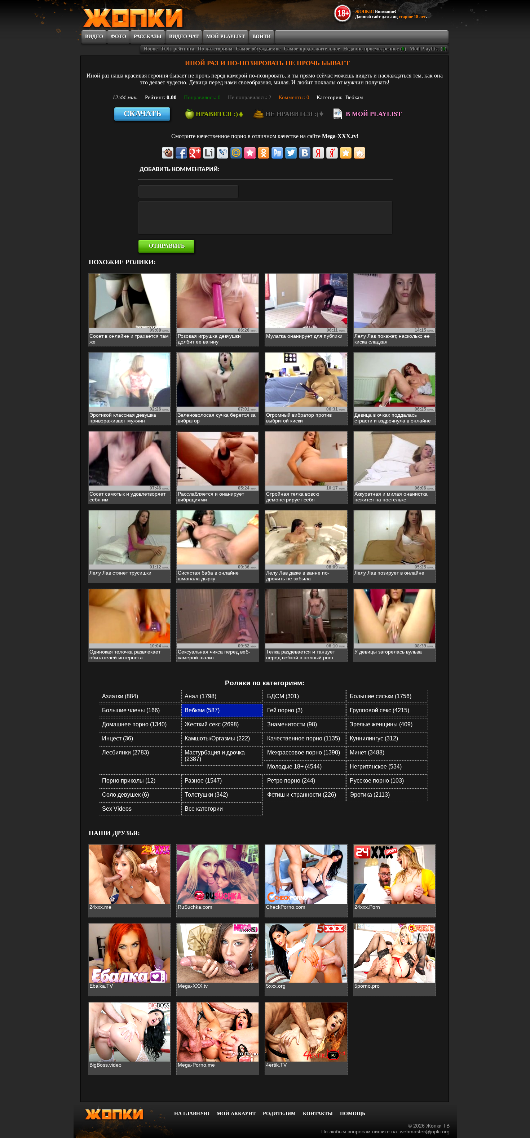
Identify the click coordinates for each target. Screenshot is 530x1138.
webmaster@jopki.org (425, 1131)
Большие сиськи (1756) (380, 696)
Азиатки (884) (120, 696)
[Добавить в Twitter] (291, 153)
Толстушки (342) (206, 795)
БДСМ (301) (283, 696)
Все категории (204, 809)
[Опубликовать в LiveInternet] (209, 153)
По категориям (215, 49)
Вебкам (354, 97)
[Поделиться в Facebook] (181, 153)
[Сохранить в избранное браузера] (346, 153)
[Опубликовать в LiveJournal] (222, 153)
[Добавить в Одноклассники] (263, 153)
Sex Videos (117, 809)
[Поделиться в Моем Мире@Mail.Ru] (236, 153)
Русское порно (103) (377, 781)
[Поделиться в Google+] (195, 153)
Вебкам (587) (202, 710)
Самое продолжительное (312, 49)
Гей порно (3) (284, 710)
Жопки (123, 1113)
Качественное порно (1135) (303, 738)
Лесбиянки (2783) (125, 752)
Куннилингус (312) (374, 738)
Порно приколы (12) (128, 781)
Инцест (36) (117, 738)
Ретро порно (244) (291, 781)
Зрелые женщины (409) (381, 724)
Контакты (318, 1113)
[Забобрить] (167, 153)
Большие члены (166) (131, 710)
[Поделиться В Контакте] (304, 153)
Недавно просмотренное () (374, 49)
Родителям (279, 1113)
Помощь (352, 1113)
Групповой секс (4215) (379, 710)
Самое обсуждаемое (258, 49)
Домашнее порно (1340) (134, 724)
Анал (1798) (200, 696)
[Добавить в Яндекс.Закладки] (318, 153)
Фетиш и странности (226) (301, 795)
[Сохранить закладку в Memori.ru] (250, 153)
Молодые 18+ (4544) (294, 766)
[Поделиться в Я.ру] (332, 153)
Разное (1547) (203, 781)
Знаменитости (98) (292, 724)
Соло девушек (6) (125, 795)
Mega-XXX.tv (339, 136)
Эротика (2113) (370, 795)
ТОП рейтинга (177, 49)
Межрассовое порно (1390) (303, 752)
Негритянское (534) (376, 766)
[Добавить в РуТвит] (277, 153)
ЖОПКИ (149, 15)
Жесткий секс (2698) (212, 724)
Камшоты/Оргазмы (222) (217, 738)
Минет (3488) (367, 752)
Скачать (143, 113)
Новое (150, 49)
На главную (191, 1113)
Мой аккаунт (236, 1113)
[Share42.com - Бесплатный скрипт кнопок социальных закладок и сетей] (359, 153)
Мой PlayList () (428, 49)
